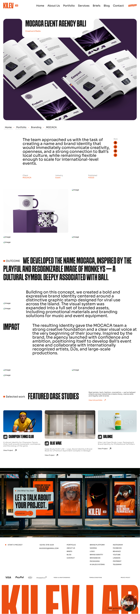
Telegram (117, 564)
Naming (93, 548)
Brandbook (95, 558)
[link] (22, 433)
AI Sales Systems (97, 564)
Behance (117, 551)
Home (40, 5)
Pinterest (117, 561)
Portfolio (69, 5)
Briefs (96, 5)
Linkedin (116, 558)
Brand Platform (97, 545)
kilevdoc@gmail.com (49, 548)
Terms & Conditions (95, 577)
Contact (118, 5)
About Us (53, 5)
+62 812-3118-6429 (46, 545)
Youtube (116, 555)
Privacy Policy (125, 577)
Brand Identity (96, 555)
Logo (92, 551)
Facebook (117, 548)
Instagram (118, 545)
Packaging (95, 561)
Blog (107, 5)
